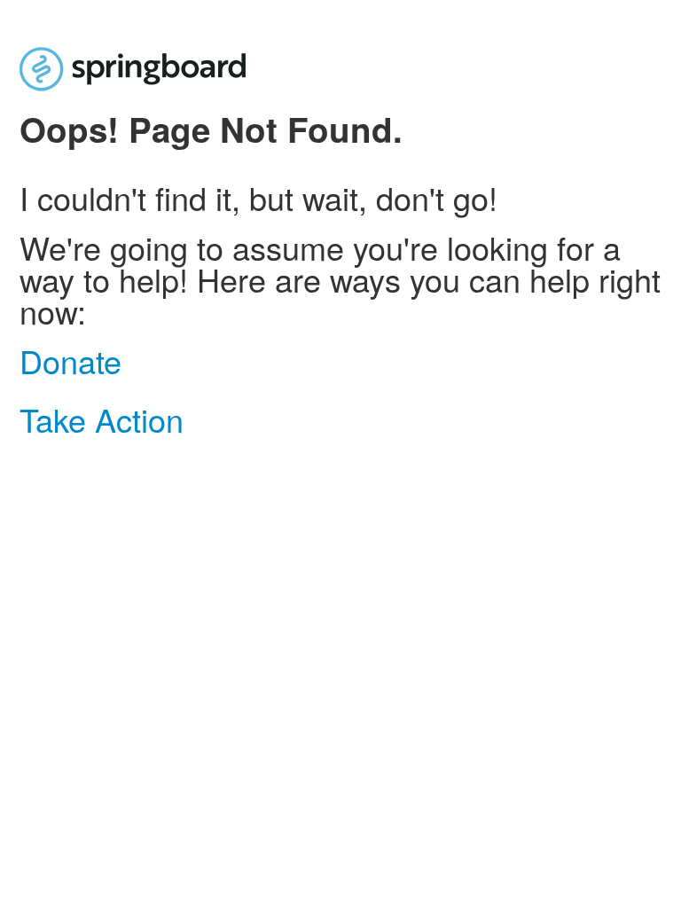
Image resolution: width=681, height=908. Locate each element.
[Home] (133, 67)
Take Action (102, 419)
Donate (70, 360)
